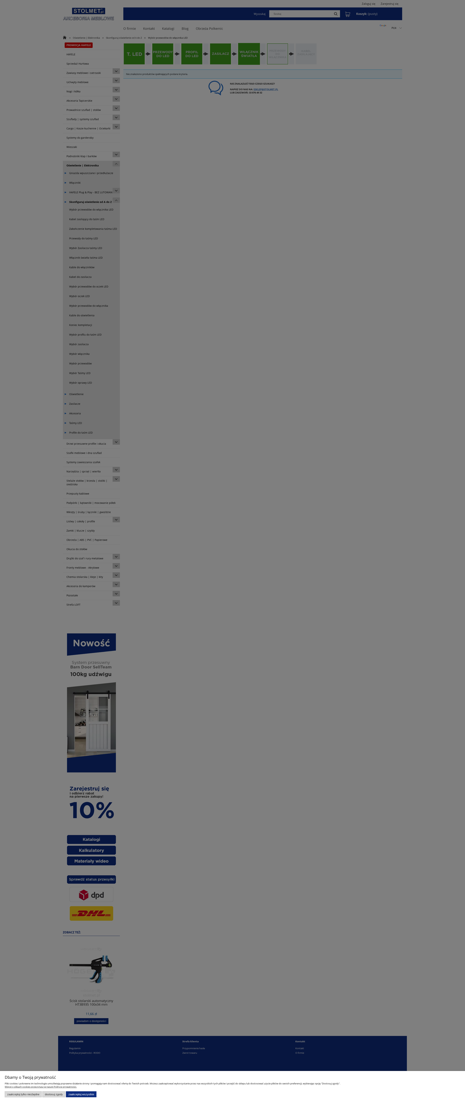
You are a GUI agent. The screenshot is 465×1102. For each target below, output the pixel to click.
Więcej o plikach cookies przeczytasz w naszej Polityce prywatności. (41, 1086)
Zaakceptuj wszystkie (81, 1094)
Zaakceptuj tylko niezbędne (23, 1094)
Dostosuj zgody (54, 1094)
